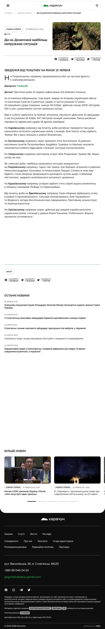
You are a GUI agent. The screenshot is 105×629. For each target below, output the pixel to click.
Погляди (46, 534)
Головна (8, 13)
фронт (9, 272)
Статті (21, 534)
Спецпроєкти (11, 541)
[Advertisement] (52, 240)
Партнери (64, 547)
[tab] (31, 501)
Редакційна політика (42, 547)
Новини (8, 534)
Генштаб (22, 85)
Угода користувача (63, 541)
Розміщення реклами (15, 547)
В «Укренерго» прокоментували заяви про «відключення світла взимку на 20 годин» (77, 492)
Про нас (28, 541)
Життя (33, 534)
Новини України (24, 13)
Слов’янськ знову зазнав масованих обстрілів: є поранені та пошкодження (43, 338)
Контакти (42, 541)
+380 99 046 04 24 (16, 570)
